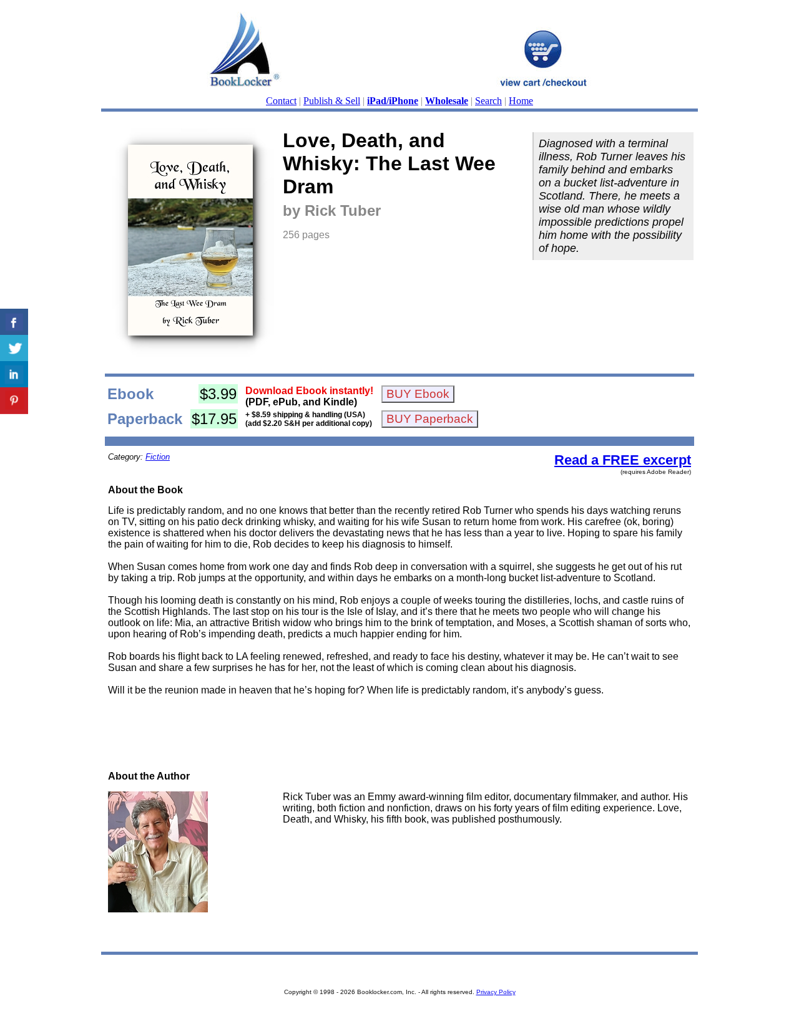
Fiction (157, 456)
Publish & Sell (331, 100)
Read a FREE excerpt (622, 460)
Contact (281, 100)
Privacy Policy (496, 991)
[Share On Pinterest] (14, 400)
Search (488, 100)
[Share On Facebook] (14, 322)
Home (521, 100)
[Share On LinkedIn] (14, 374)
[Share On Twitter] (14, 348)
